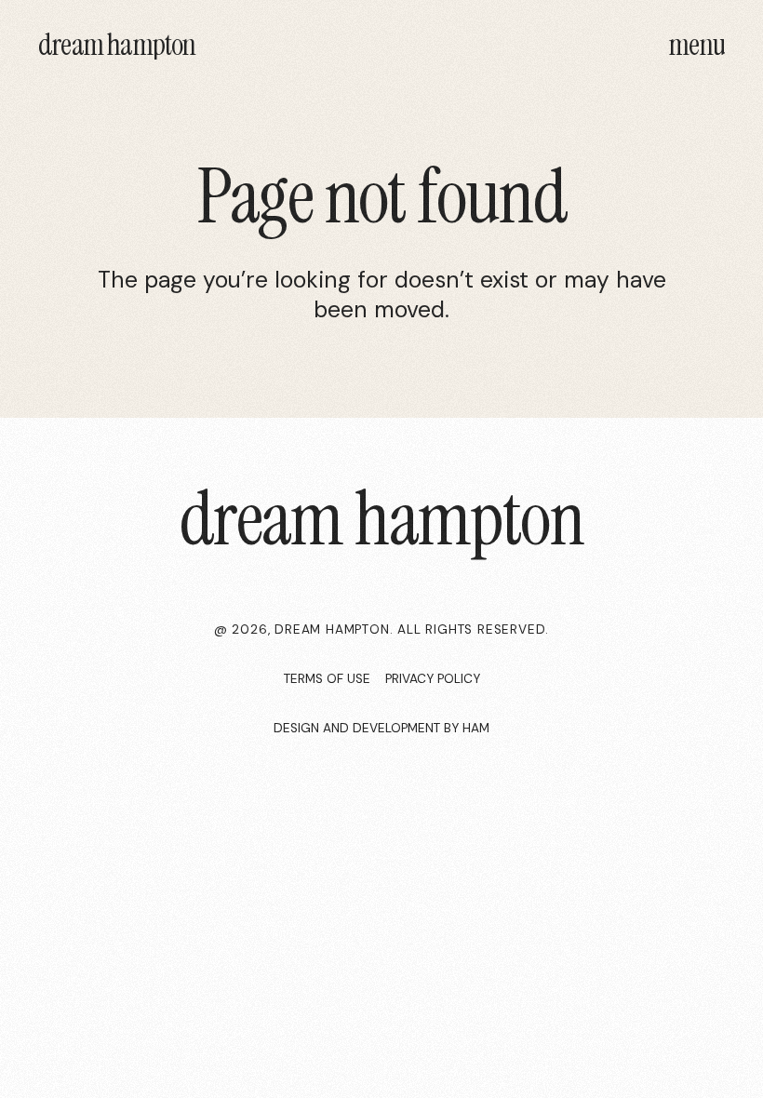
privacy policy (432, 679)
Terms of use (327, 679)
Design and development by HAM (381, 728)
